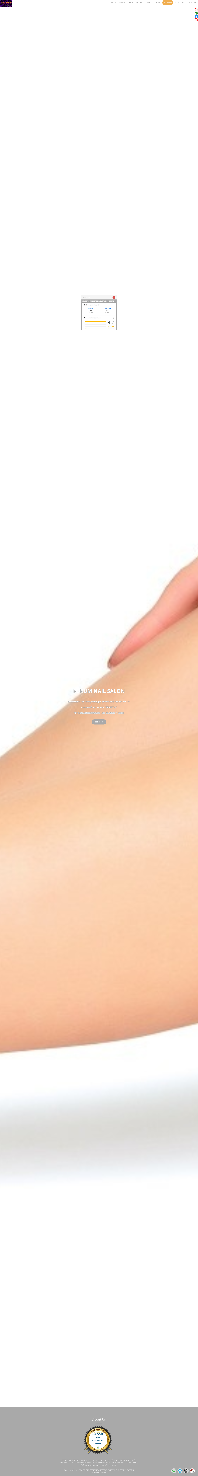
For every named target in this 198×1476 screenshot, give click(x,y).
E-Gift (177, 3)
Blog (184, 3)
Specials (158, 3)
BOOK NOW (168, 3)
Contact (148, 3)
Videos (130, 3)
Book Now (99, 722)
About (113, 3)
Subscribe (192, 3)
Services (122, 3)
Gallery (139, 3)
